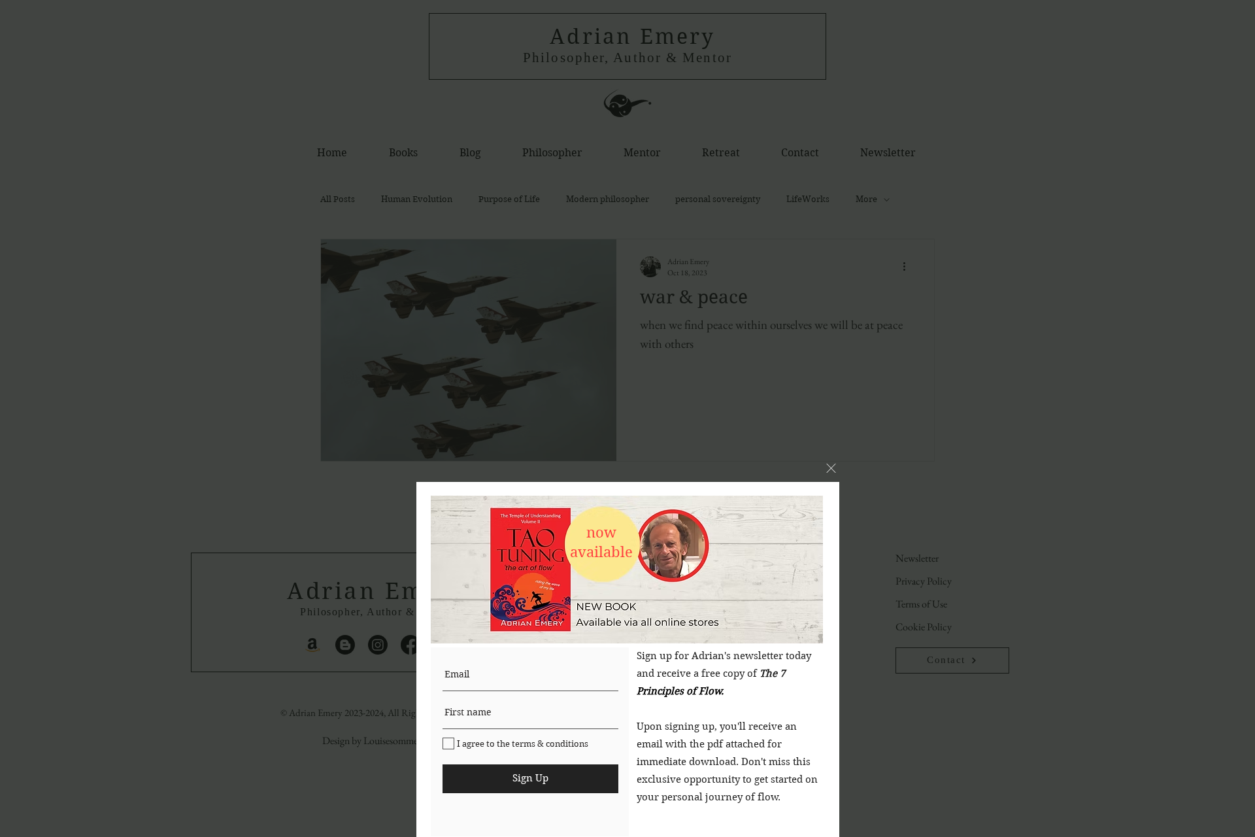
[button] (831, 468)
